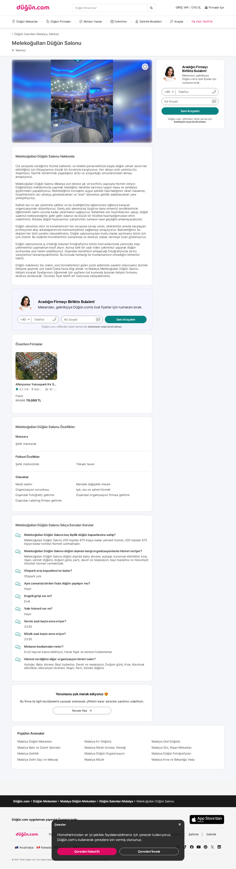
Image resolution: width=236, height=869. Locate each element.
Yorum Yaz (79, 710)
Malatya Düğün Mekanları (34, 741)
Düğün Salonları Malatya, (31, 34)
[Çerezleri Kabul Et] (180, 824)
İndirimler (121, 21)
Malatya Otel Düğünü (166, 741)
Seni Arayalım (125, 319)
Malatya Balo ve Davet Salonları (39, 747)
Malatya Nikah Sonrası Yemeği (105, 747)
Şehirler (194, 834)
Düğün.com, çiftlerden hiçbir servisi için (82, 326)
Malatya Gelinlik (28, 753)
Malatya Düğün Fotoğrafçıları (171, 753)
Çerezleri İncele (149, 851)
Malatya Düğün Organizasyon (104, 753)
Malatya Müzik (94, 759)
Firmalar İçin (216, 7)
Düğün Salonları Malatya (116, 801)
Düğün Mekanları (27, 21)
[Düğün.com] (33, 8)
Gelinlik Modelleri (151, 21)
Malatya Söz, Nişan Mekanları (172, 747)
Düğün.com (21, 801)
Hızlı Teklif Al (204, 21)
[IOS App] (207, 819)
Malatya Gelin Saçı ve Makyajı (37, 759)
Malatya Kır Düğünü (97, 741)
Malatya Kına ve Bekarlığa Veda (173, 759)
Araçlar (178, 21)
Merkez (54, 34)
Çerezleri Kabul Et (87, 851)
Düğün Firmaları (61, 21)
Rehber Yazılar (93, 21)
